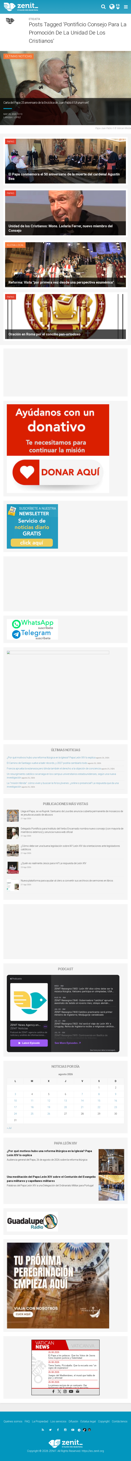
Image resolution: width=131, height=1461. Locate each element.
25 (32, 1113)
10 (15, 1100)
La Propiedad (40, 1421)
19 (48, 1107)
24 (15, 1113)
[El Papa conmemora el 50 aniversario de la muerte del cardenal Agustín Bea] (65, 161)
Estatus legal (88, 1421)
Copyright (104, 1421)
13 (65, 1100)
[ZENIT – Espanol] (36, 7)
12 (48, 1100)
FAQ (27, 1421)
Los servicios (58, 1421)
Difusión (73, 1421)
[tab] (49, 1345)
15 (99, 1100)
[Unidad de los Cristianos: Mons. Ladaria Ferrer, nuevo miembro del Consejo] (65, 212)
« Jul (9, 1128)
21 (82, 1107)
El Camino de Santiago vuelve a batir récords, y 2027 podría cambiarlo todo (47, 763)
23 (115, 1107)
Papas (10, 141)
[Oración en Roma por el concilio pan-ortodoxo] (65, 316)
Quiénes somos (13, 1421)
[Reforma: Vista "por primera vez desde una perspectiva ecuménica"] (65, 264)
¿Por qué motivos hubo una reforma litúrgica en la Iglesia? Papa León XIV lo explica (51, 757)
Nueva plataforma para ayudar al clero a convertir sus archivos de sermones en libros (67, 880)
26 (48, 1113)
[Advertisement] (65, 372)
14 (82, 1100)
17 (15, 1107)
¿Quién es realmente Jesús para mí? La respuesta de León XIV (53, 863)
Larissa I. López (12, 117)
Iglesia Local (15, 245)
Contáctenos (119, 1421)
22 (99, 1107)
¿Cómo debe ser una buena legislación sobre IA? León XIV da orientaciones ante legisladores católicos (70, 848)
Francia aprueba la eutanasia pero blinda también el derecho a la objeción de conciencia (54, 768)
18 (32, 1107)
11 (32, 1100)
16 (115, 1100)
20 (65, 1107)
